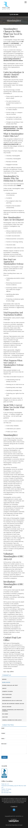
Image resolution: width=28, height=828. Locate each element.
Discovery (5, 717)
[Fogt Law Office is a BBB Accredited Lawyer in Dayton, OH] (4, 773)
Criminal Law (6, 675)
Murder (4, 679)
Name (3, 728)
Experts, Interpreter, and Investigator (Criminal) (13, 710)
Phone (3, 733)
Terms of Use (8, 825)
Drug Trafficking (7, 694)
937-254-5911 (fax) (6, 792)
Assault (4, 688)
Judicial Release (6, 706)
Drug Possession (6, 697)
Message (4, 743)
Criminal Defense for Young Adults (12, 720)
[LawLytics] (14, 820)
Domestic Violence (7, 691)
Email (3, 738)
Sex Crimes (5, 713)
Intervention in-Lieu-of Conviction (12, 700)
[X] (14, 809)
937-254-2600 (15, 14)
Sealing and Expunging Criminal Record (13, 703)
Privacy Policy (14, 825)
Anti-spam (20, 825)
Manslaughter (6, 682)
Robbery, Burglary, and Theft (10, 685)
